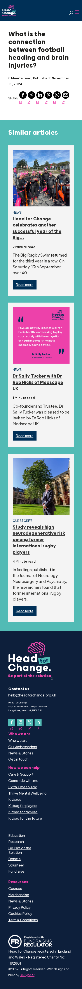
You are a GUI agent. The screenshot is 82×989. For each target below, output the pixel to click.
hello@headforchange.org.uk (32, 695)
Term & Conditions (23, 920)
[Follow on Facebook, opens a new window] (11, 722)
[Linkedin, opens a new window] (40, 97)
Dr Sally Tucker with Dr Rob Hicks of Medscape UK (38, 383)
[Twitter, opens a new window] (31, 97)
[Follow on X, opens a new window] (29, 722)
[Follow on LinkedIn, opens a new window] (38, 722)
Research (16, 841)
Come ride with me (23, 780)
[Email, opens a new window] (65, 97)
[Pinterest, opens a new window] (48, 97)
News (17, 212)
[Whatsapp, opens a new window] (57, 97)
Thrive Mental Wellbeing (27, 793)
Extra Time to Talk (22, 787)
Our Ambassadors (22, 746)
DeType (25, 975)
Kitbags (14, 799)
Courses (15, 888)
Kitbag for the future (25, 818)
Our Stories (23, 521)
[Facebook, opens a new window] (23, 97)
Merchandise (18, 894)
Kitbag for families (23, 812)
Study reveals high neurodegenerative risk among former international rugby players (39, 540)
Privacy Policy (19, 907)
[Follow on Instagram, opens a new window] (20, 722)
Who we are (18, 740)
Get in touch (18, 759)
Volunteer (16, 865)
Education (16, 835)
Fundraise (16, 871)
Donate (14, 858)
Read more (24, 284)
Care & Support (20, 774)
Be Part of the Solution (19, 850)
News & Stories (20, 753)
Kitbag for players (22, 805)
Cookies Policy (20, 913)
